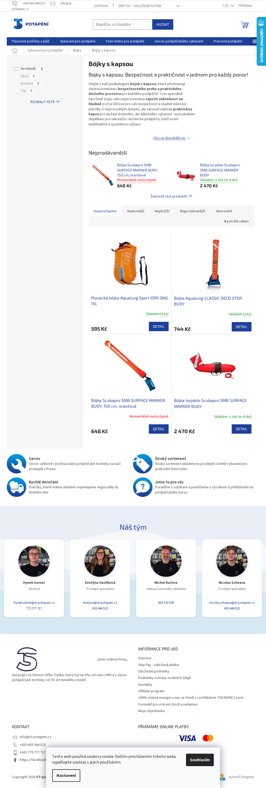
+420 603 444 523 (33, 744)
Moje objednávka (151, 711)
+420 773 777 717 (33, 752)
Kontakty (145, 684)
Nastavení (66, 775)
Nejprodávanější (192, 211)
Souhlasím (200, 760)
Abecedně (224, 211)
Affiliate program (151, 691)
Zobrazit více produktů (168, 196)
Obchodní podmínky (153, 671)
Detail (158, 326)
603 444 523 (100, 608)
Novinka (30, 83)
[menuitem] (31, 41)
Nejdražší (162, 211)
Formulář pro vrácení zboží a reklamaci (168, 704)
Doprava (101, 6)
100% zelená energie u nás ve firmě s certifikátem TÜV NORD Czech (190, 697)
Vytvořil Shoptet (241, 777)
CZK (226, 5)
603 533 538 (166, 602)
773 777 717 (34, 608)
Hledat (162, 24)
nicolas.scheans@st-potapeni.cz (232, 602)
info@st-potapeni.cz (35, 737)
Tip (26, 90)
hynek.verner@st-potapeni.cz (34, 602)
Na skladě (32, 68)
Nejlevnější (135, 211)
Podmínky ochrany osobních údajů (164, 678)
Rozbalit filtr (42, 102)
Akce (28, 76)
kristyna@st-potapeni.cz (100, 602)
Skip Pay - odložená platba (139, 6)
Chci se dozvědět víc (169, 138)
